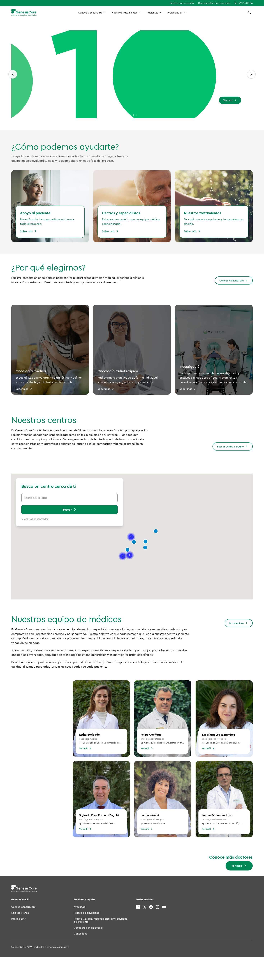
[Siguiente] (251, 74)
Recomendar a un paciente (214, 2)
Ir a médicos (236, 623)
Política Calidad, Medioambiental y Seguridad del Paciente (101, 920)
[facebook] (151, 907)
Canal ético (80, 933)
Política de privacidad (86, 912)
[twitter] (144, 907)
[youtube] (164, 907)
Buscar (67, 509)
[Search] (249, 12)
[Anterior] (12, 74)
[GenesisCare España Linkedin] (138, 907)
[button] (145, 541)
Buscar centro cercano (230, 446)
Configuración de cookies (88, 927)
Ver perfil (83, 748)
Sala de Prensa (20, 912)
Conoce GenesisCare (231, 280)
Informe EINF (18, 918)
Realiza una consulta (182, 2)
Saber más (26, 231)
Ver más (228, 100)
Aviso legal (80, 906)
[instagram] (157, 907)
